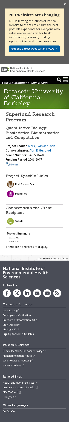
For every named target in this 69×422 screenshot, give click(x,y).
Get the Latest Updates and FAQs (32, 48)
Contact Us (9, 310)
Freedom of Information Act (19, 320)
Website (19, 221)
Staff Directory (11, 324)
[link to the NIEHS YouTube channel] (47, 293)
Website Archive (12, 365)
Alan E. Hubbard (40, 150)
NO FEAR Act (10, 392)
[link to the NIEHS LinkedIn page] (27, 293)
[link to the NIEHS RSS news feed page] (57, 293)
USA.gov (7, 397)
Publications (21, 194)
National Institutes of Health (19, 387)
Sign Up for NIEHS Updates (18, 334)
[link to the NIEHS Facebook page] (7, 293)
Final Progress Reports (26, 184)
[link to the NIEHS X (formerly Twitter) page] (17, 293)
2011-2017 (14, 237)
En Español (9, 411)
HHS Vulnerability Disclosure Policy (22, 351)
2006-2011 (14, 241)
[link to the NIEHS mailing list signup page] (37, 293)
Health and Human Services (18, 382)
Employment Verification (17, 315)
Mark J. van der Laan (41, 146)
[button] (59, 79)
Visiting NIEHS (11, 329)
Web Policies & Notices (16, 360)
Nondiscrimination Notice (17, 355)
